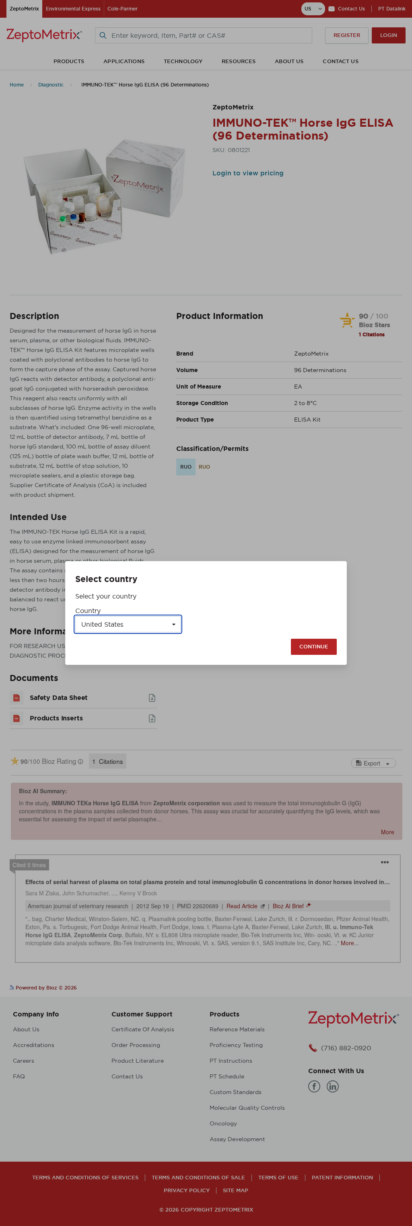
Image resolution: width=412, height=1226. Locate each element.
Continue (313, 646)
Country (88, 611)
